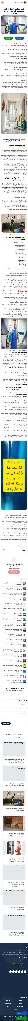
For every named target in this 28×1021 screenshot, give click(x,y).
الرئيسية (20, 1000)
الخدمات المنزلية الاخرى (12, 380)
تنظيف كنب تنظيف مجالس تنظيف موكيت (14, 84)
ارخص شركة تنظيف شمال (19, 197)
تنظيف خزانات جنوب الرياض (21, 392)
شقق (3, 82)
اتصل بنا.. (24, 384)
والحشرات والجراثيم (10, 158)
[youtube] (19, 971)
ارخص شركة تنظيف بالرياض (18, 205)
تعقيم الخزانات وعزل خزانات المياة (16, 367)
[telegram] (13, 971)
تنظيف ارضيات (21, 260)
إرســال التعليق (6, 723)
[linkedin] (16, 971)
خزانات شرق (14, 409)
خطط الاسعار (8, 1003)
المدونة (8, 1006)
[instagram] (10, 971)
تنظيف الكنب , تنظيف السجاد (15, 363)
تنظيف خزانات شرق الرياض (9, 392)
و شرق (17, 315)
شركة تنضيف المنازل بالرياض (17, 145)
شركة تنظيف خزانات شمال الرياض (20, 513)
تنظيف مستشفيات (20, 253)
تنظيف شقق (21, 257)
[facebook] (25, 971)
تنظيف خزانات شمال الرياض (21, 394)
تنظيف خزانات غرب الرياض (21, 396)
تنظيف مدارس (21, 254)
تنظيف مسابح (21, 265)
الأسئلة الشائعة (20, 1006)
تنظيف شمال (19, 268)
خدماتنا (20, 1003)
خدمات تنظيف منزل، (22, 153)
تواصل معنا (14, 1009)
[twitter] (22, 971)
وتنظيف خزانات (21, 264)
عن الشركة (8, 1000)
